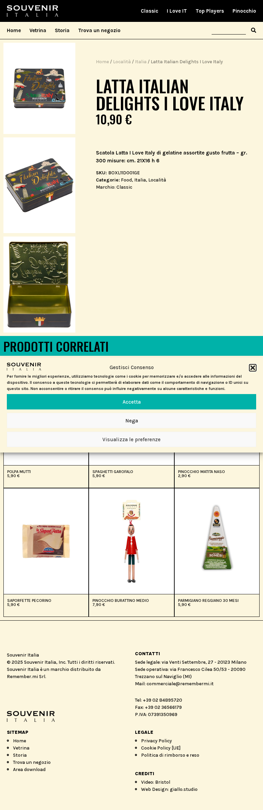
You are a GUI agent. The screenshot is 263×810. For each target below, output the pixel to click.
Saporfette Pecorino (29, 600)
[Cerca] (253, 30)
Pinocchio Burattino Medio (120, 600)
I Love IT (177, 11)
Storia (62, 30)
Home (14, 30)
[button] (252, 367)
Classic (149, 11)
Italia (141, 62)
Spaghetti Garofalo (112, 471)
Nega (131, 421)
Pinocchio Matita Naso (201, 471)
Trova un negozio (99, 30)
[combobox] (229, 30)
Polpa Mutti (19, 471)
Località (122, 62)
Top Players (210, 11)
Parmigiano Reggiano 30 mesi (208, 600)
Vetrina (37, 30)
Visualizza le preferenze (131, 439)
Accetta (132, 402)
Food (126, 180)
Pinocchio (244, 11)
